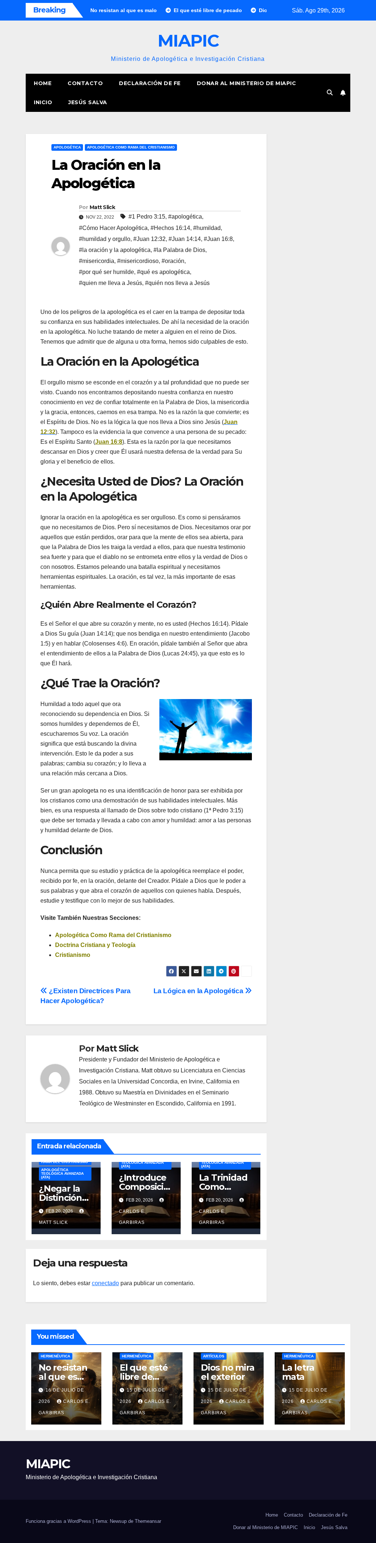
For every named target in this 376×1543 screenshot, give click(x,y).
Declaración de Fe (150, 83)
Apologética (67, 147)
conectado (105, 1283)
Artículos (213, 1356)
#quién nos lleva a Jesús (177, 283)
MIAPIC (188, 40)
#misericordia (96, 261)
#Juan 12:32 (149, 239)
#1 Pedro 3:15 (147, 216)
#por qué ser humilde (106, 272)
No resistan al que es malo (63, 1376)
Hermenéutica (55, 1356)
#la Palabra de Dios (179, 250)
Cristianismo (72, 955)
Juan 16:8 (108, 442)
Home (42, 83)
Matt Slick (102, 207)
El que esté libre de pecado (144, 1376)
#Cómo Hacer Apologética (113, 228)
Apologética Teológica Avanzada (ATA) (62, 1173)
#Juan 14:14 (185, 239)
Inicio (43, 102)
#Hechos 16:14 (170, 228)
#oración (173, 261)
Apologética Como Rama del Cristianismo (131, 147)
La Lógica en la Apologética (199, 991)
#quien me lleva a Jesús (110, 283)
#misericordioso (138, 261)
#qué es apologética (163, 272)
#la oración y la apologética (115, 250)
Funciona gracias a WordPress (59, 1521)
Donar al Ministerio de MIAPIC (246, 83)
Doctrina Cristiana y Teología (95, 945)
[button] (330, 92)
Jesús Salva (87, 102)
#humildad (207, 228)
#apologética (185, 216)
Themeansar (148, 1521)
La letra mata (298, 1372)
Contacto (85, 83)
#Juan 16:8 (218, 239)
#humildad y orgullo (104, 239)
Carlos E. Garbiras (132, 1217)
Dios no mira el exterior (227, 1372)
